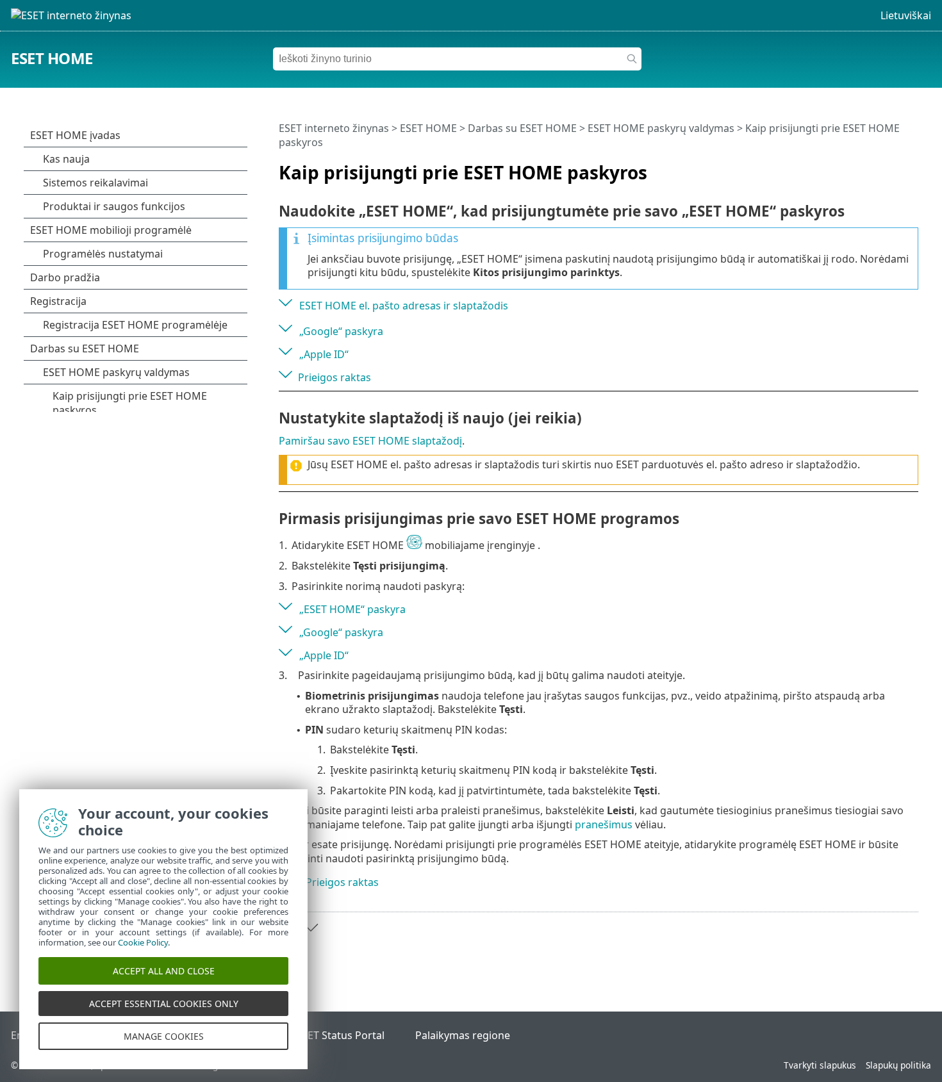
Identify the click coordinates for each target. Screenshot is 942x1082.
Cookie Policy (143, 942)
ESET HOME (52, 58)
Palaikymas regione (462, 1035)
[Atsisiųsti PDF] (892, 167)
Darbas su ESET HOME (522, 128)
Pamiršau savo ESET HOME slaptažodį (370, 441)
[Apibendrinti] (911, 167)
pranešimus (603, 824)
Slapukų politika (898, 1065)
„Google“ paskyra (341, 331)
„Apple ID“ (324, 354)
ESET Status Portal (340, 1035)
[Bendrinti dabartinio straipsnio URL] (873, 167)
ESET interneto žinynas (334, 128)
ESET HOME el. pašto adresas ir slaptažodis (403, 306)
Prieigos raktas (334, 377)
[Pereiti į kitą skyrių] (310, 927)
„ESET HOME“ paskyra (352, 609)
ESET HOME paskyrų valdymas (661, 128)
